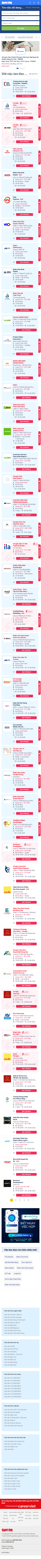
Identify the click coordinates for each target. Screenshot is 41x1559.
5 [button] (28, 1200)
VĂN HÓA (20, 1517)
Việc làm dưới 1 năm (10, 1478)
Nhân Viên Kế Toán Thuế (18, 294)
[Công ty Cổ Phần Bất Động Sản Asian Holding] (7, 953)
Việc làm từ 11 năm (10, 1489)
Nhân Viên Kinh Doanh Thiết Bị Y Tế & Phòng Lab (19, 222)
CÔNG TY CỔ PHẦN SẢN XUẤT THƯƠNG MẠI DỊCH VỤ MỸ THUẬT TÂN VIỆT (22, 825)
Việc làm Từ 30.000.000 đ (12, 1394)
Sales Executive (22, 1257)
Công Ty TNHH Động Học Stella (23, 801)
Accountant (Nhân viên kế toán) (18, 726)
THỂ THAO (28, 1512)
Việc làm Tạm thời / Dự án (12, 1444)
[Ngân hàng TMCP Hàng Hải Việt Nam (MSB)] (7, 128)
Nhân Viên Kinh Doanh (18, 174)
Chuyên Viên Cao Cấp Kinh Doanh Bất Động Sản (19, 523)
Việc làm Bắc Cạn (10, 1359)
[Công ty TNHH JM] (7, 248)
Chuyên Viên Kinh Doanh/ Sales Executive (19, 477)
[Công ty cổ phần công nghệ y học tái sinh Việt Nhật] (7, 752)
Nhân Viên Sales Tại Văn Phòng (19, 773)
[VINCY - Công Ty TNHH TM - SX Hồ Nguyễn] (7, 706)
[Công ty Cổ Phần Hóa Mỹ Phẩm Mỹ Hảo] (7, 152)
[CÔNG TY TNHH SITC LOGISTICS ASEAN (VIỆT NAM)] (7, 1141)
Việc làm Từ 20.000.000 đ (12, 1391)
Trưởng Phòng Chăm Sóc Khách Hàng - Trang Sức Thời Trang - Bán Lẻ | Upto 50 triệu (21, 1098)
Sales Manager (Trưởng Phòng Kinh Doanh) (16, 1055)
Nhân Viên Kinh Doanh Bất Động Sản (21, 909)
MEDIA (5, 1512)
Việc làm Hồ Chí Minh (11, 1349)
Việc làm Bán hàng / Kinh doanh (14, 1320)
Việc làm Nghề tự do (11, 1446)
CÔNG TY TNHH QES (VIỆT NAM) (23, 729)
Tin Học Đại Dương (19, 107)
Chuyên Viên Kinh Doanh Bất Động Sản (20, 951)
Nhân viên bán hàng (12, 1285)
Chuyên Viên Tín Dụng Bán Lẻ (16, 126)
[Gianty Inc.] (7, 1183)
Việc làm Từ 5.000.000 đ (12, 1380)
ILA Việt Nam (17, 548)
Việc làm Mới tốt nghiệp (12, 1412)
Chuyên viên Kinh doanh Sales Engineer (21, 867)
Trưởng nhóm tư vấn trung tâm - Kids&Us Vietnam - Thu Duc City (20, 82)
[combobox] (20, 13)
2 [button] (15, 1200)
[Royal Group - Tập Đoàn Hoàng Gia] (7, 364)
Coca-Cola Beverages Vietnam (23, 593)
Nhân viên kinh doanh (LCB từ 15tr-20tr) (18, 429)
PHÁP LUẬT (5, 1521)
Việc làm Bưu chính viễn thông (14, 1333)
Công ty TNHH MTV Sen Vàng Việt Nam (23, 1101)
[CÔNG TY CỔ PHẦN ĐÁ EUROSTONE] (7, 503)
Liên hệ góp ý (5, 1552)
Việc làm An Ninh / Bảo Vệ (12, 1314)
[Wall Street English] (7, 84)
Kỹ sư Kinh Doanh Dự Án (20, 1160)
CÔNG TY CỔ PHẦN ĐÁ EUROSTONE (24, 504)
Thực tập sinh (26, 1262)
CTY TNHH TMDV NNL (20, 202)
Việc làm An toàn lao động (12, 1317)
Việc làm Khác (9, 1449)
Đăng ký (28, 7)
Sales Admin (9, 1268)
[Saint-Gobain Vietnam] (7, 340)
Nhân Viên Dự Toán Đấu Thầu (17, 1033)
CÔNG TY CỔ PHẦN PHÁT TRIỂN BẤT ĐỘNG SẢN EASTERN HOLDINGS (24, 913)
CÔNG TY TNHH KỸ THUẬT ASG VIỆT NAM (23, 274)
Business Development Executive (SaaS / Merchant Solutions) (20, 1181)
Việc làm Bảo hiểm (10, 1325)
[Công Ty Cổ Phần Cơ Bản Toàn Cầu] (7, 1035)
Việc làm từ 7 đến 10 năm (12, 1486)
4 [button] (24, 1200)
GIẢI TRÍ (20, 1520)
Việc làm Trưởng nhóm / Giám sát (15, 1417)
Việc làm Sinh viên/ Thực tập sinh (15, 1409)
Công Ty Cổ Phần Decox (20, 1122)
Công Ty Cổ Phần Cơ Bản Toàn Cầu (24, 1036)
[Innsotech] (7, 776)
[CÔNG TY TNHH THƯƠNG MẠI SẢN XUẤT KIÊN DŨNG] (7, 869)
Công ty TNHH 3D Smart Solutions (24, 640)
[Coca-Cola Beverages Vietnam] (7, 592)
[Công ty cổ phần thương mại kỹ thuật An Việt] (7, 1016)
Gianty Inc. (16, 1184)
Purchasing (9, 1257)
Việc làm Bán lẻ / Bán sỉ (12, 1322)
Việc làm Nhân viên (10, 1415)
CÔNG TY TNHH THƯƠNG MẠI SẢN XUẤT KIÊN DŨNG (23, 870)
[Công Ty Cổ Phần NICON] (7, 1162)
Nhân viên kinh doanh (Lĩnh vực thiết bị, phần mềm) (21, 636)
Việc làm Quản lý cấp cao (12, 1423)
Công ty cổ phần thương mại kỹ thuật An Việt (23, 1016)
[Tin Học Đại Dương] (7, 106)
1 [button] (11, 1200)
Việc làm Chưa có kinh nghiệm (14, 1475)
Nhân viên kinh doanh (25, 1268)
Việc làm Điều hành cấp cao (13, 1425)
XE (13, 1518)
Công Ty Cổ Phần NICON (20, 1164)
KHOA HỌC (28, 1515)
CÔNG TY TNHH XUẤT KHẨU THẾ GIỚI (25, 319)
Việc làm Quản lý (9, 1420)
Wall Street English (19, 85)
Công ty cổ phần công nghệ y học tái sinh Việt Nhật (22, 753)
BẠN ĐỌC (35, 1515)
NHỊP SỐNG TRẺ (20, 1513)
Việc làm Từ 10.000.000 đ (12, 1386)
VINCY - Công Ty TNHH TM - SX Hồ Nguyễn (24, 707)
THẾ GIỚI (5, 1518)
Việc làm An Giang (10, 1351)
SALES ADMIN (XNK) (20, 317)
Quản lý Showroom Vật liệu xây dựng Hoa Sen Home (21, 1077)
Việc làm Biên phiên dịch (12, 1330)
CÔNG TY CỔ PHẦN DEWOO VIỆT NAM (21, 570)
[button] (34, 2)
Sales (15, 385)
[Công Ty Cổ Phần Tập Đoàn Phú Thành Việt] (7, 388)
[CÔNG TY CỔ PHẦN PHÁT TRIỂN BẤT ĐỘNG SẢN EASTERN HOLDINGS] (7, 911)
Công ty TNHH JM (18, 249)
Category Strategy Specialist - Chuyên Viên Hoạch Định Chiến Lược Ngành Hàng (20, 930)
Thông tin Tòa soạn (7, 1546)
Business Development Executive (18, 845)
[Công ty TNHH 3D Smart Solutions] (7, 639)
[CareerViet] (27, 1506)
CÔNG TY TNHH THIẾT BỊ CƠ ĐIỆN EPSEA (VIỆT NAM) (22, 433)
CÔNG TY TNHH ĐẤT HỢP (21, 683)
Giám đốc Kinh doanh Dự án (20, 1118)
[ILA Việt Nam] (7, 547)
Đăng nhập (35, 7)
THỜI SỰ (5, 1515)
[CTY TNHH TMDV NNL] (7, 200)
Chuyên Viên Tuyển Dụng (16, 104)
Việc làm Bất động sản (11, 1328)
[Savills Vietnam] (7, 890)
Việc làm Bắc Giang (10, 1362)
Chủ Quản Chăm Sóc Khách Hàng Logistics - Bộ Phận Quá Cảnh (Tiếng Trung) (21, 1139)
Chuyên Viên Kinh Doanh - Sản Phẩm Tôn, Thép (16, 992)
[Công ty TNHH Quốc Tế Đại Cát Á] (7, 614)
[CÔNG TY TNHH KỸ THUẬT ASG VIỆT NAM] (7, 272)
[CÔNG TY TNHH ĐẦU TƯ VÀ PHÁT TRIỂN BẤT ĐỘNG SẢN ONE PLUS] (7, 525)
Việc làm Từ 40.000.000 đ (12, 1396)
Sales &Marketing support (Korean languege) (19, 246)
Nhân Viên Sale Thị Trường (20, 658)
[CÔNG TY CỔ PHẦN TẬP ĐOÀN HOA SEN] (7, 932)
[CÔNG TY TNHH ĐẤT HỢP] (7, 682)
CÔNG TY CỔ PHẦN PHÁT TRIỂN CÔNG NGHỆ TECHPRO (23, 975)
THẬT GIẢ (35, 1518)
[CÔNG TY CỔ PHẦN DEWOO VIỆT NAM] (7, 568)
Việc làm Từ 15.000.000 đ (12, 1388)
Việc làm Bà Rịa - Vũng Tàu (13, 1354)
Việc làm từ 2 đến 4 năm (12, 1481)
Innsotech (16, 777)
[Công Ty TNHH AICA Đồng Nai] (7, 176)
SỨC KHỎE (28, 1518)
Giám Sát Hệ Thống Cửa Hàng (20, 704)
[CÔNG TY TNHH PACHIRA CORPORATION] (7, 479)
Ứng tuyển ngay (26, 96)
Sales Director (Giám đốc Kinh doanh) (21, 888)
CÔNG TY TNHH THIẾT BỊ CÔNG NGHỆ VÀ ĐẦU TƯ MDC (23, 226)
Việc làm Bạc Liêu (10, 1357)
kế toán (8, 1273)
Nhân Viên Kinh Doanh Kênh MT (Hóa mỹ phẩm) (18, 797)
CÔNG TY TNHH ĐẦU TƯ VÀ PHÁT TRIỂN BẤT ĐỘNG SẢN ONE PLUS (22, 526)
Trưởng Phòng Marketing (18, 612)
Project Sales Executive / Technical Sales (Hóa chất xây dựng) (19, 338)
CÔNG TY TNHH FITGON (20, 409)
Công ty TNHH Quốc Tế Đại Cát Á (22, 616)
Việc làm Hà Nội (9, 1346)
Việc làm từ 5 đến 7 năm (12, 1484)
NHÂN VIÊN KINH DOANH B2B (19, 566)
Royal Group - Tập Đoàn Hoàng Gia (23, 365)
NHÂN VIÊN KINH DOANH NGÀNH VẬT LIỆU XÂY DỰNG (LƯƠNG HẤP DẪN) (19, 362)
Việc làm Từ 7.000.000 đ (12, 1383)
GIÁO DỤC (35, 1512)
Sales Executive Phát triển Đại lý (19, 405)
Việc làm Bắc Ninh (10, 1365)
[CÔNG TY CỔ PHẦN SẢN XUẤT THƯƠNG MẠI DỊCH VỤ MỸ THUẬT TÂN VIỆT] (7, 823)
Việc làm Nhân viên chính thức (14, 1441)
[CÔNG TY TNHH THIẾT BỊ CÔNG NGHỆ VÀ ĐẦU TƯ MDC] (7, 224)
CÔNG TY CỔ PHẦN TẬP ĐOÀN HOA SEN (24, 933)
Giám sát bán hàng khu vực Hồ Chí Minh (19, 150)
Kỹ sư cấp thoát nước (13, 1279)
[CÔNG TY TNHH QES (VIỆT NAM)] (7, 728)
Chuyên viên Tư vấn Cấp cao (18, 749)
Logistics (17, 1273)
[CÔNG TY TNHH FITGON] (7, 408)
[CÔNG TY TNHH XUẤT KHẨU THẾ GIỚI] (7, 320)
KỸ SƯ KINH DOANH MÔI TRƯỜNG (17, 680)
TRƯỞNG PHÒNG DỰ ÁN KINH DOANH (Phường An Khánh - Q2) (19, 821)
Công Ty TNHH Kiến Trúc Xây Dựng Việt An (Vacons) (24, 849)
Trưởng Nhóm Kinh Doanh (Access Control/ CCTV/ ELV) (20, 972)
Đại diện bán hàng (11, 1262)
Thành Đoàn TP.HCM (8, 1548)
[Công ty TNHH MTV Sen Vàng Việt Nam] (7, 1100)
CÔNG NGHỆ (13, 1515)
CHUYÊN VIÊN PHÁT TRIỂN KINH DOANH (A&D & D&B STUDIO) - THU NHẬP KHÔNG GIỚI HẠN (21, 501)
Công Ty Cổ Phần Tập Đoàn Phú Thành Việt (23, 387)
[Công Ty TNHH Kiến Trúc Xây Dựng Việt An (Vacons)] (7, 847)
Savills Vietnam (18, 892)
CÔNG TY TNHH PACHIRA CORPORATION (21, 480)
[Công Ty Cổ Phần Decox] (7, 1120)
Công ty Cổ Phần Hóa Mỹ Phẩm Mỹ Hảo (23, 153)
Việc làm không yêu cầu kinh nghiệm (16, 1473)
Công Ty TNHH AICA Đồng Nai (22, 177)
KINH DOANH (13, 1512)
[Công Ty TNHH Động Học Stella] (7, 800)
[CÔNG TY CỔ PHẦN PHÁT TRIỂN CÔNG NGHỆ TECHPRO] (7, 974)
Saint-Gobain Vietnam (20, 341)
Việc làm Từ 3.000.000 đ (12, 1378)
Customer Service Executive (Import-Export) (20, 455)
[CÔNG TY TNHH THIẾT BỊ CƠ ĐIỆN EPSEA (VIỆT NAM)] (7, 432)
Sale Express (18, 198)
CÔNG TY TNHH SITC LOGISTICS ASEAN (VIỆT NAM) (23, 1143)
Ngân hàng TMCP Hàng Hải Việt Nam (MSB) (23, 129)
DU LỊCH (13, 1521)
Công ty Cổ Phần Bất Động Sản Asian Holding (23, 954)
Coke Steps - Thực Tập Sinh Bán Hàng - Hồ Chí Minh (20, 590)
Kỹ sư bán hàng (18, 1013)
